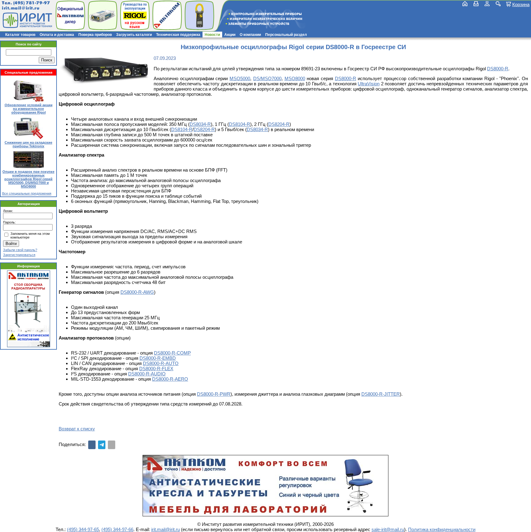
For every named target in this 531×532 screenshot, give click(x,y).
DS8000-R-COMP (172, 352)
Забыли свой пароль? (20, 250)
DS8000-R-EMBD (158, 358)
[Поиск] (498, 3)
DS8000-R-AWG (137, 292)
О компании (250, 35)
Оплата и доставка (57, 35)
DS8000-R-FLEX (156, 368)
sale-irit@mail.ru (388, 529)
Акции (229, 35)
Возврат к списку (77, 428)
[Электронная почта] (111, 445)
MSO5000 (240, 78)
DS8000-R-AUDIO (147, 373)
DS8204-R (278, 124)
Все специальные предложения (26, 193)
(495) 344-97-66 (117, 529)
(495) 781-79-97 (31, 3)
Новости (212, 35)
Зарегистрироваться (19, 255)
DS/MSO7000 (267, 78)
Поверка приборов (95, 35)
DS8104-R (239, 124)
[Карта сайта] (487, 3)
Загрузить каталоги (134, 35)
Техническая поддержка (178, 35)
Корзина (520, 4)
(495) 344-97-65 (83, 529)
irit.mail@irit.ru (21, 8)
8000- (499, 68)
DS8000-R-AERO (170, 379)
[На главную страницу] (26, 20)
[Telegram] (101, 445)
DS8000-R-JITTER (380, 394)
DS (490, 68)
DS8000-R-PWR (213, 394)
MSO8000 (295, 78)
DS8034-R (200, 124)
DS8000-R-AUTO (161, 363)
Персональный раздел (286, 35)
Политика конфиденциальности (441, 529)
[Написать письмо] (476, 3)
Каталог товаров (20, 35)
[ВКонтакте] (92, 445)
